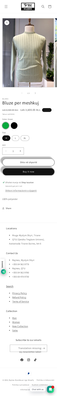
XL (25, 138)
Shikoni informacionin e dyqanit (21, 190)
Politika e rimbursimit (45, 380)
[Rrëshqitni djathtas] (35, 93)
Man (14, 318)
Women (16, 322)
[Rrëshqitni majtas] (22, 93)
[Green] (5, 125)
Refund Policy (19, 297)
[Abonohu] (43, 348)
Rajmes (12, 380)
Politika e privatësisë (20, 385)
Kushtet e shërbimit (40, 385)
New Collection (20, 326)
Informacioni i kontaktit (30, 389)
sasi (4, 145)
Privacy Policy (19, 293)
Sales (15, 330)
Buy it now (28, 171)
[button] (6, 6)
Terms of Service (20, 301)
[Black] (14, 125)
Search (10, 286)
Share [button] (8, 208)
